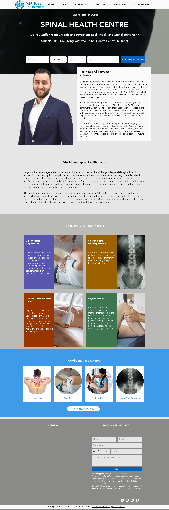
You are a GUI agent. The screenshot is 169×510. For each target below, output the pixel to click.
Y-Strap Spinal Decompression (97, 242)
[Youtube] (127, 500)
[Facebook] (137, 500)
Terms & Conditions (101, 506)
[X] (122, 500)
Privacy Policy (118, 506)
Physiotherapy (96, 298)
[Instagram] (132, 500)
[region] (53, 262)
